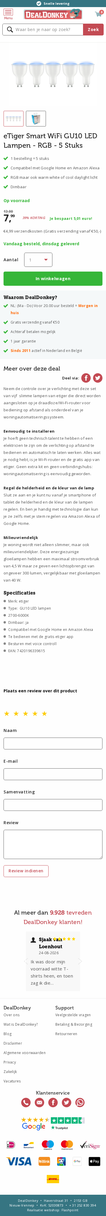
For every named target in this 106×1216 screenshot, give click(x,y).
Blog (7, 1033)
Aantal (11, 259)
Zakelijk (10, 1071)
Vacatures (12, 1081)
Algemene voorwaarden (25, 1052)
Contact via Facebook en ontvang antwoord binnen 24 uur (53, 1102)
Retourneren (66, 1033)
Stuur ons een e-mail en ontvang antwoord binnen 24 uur (39, 1102)
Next (80, 961)
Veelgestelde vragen (73, 1014)
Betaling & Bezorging (73, 1024)
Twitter (97, 378)
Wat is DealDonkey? (21, 1024)
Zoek (93, 29)
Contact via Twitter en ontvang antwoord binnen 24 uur (66, 1102)
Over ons (11, 1014)
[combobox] (53, 29)
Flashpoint (70, 1210)
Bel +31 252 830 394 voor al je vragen (26, 1102)
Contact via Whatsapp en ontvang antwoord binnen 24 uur (80, 1102)
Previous (26, 961)
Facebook (86, 378)
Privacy (10, 1062)
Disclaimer (13, 1043)
